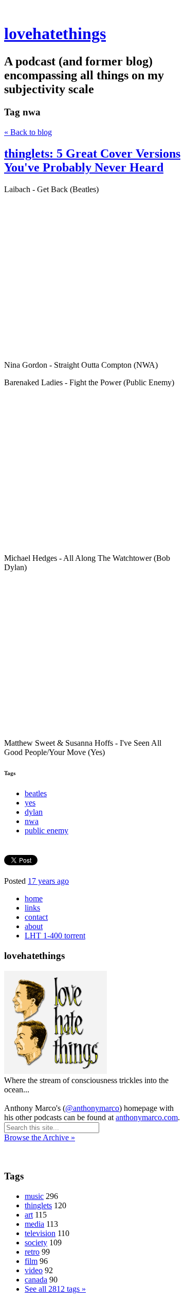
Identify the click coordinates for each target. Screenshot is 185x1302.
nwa (32, 821)
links (32, 907)
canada (36, 1279)
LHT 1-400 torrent (55, 935)
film (31, 1261)
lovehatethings (55, 33)
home (34, 898)
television (40, 1233)
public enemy (46, 830)
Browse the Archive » (39, 1137)
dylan (34, 812)
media (34, 1224)
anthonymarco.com (147, 1117)
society (36, 1242)
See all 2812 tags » (55, 1288)
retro (32, 1251)
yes (30, 802)
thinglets (38, 1205)
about (34, 926)
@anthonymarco (92, 1108)
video (34, 1270)
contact (36, 917)
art (29, 1214)
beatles (36, 793)
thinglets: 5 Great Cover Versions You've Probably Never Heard (92, 160)
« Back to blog (28, 132)
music (34, 1196)
